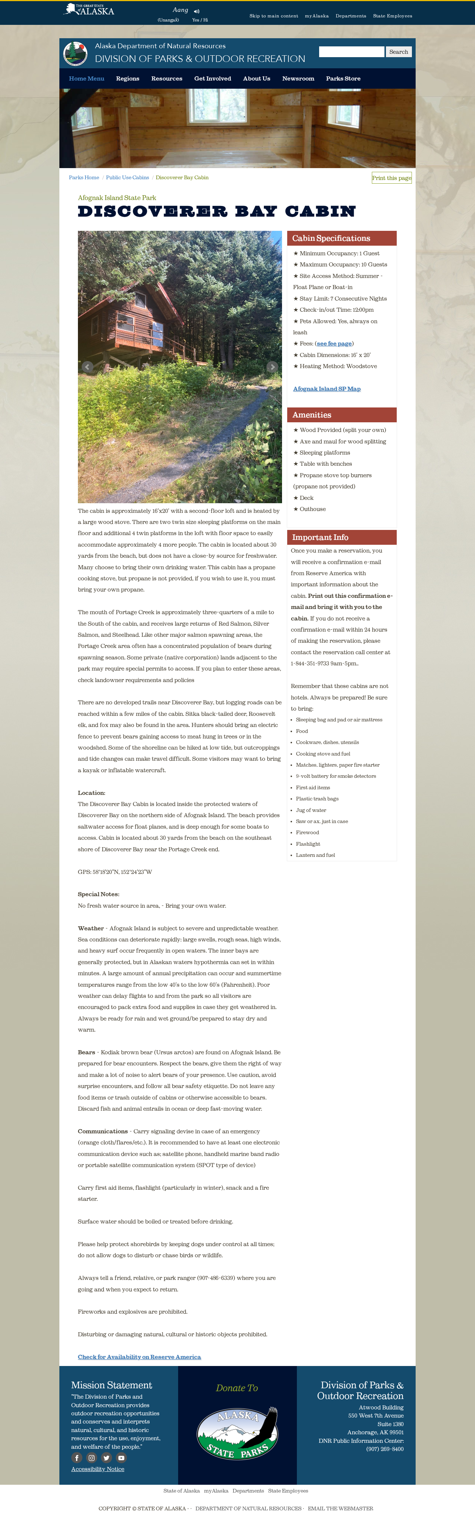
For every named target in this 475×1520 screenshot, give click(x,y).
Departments (351, 15)
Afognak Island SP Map (327, 388)
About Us (257, 78)
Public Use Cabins (127, 177)
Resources (167, 78)
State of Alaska (88, 13)
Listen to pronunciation (197, 11)
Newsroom (298, 78)
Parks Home (84, 177)
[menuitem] (86, 78)
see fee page (334, 343)
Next (272, 367)
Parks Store (343, 78)
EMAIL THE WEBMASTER (340, 1508)
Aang (181, 9)
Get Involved (212, 78)
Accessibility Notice (97, 1468)
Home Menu (86, 78)
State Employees (393, 15)
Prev (88, 367)
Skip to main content (274, 15)
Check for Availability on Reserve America (139, 1356)
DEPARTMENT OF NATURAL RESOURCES (249, 1508)
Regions (128, 78)
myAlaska (317, 15)
